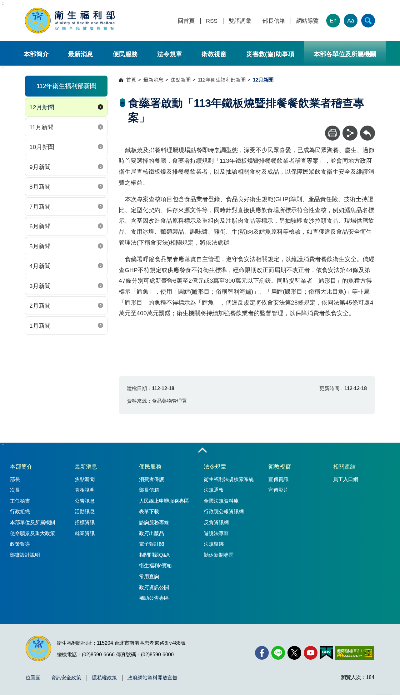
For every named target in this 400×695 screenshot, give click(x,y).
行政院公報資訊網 (224, 511)
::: (4, 3)
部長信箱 (273, 21)
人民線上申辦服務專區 (164, 501)
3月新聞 (40, 286)
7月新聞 (40, 206)
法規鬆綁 (214, 544)
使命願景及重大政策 (32, 533)
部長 (15, 479)
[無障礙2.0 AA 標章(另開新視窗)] (354, 653)
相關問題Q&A (154, 555)
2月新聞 (40, 305)
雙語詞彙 (240, 21)
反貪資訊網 (216, 522)
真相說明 (85, 490)
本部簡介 (36, 54)
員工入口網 (345, 479)
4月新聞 (40, 266)
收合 (202, 451)
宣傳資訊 (278, 479)
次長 (15, 490)
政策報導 (20, 544)
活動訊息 (85, 511)
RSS (212, 21)
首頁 (131, 79)
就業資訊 (85, 533)
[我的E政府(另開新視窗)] (326, 653)
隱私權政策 (104, 677)
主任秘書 (20, 501)
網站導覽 (307, 21)
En (333, 20)
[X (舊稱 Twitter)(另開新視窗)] (294, 653)
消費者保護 (151, 479)
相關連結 (344, 467)
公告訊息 (85, 501)
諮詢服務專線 (154, 522)
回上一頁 (367, 128)
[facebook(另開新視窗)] (262, 653)
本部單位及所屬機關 (32, 522)
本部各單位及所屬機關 (345, 54)
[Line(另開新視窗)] (278, 653)
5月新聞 (40, 246)
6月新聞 (40, 226)
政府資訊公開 (154, 587)
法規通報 (214, 490)
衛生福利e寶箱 (155, 565)
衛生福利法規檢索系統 (229, 479)
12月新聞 (41, 107)
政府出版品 (151, 533)
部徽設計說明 (25, 555)
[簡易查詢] (368, 20)
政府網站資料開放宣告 (153, 677)
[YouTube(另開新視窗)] (311, 653)
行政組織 (20, 511)
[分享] (350, 133)
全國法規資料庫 (221, 501)
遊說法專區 (216, 533)
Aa (350, 20)
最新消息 (80, 54)
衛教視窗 (214, 54)
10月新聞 (41, 147)
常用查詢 (149, 576)
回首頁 (186, 21)
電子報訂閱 (151, 544)
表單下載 (149, 511)
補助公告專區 (154, 598)
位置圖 (33, 677)
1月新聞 (40, 325)
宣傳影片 (278, 490)
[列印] (332, 133)
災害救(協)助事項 (270, 54)
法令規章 (169, 54)
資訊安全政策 (66, 677)
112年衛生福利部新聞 (222, 79)
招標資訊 (85, 522)
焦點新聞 (181, 79)
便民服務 (125, 54)
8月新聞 (40, 186)
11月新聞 (41, 127)
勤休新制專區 (219, 555)
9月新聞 (40, 167)
